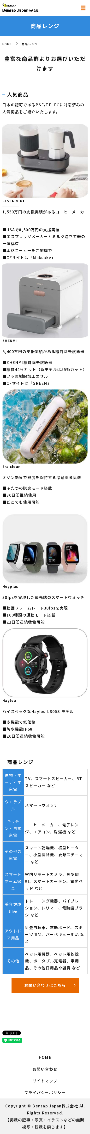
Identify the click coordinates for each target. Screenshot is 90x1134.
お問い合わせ (45, 1069)
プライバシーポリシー (45, 1092)
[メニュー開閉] (83, 8)
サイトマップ (45, 1080)
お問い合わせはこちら (45, 985)
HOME (7, 44)
